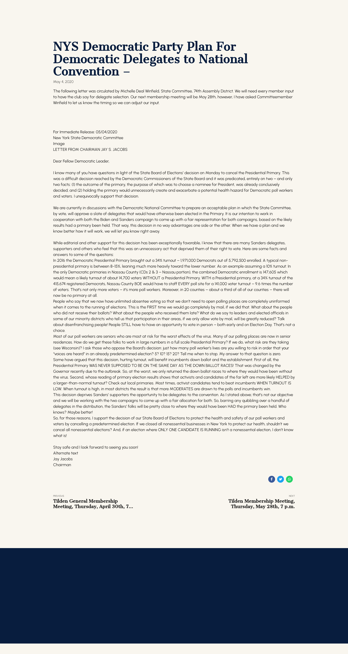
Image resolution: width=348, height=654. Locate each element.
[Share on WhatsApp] (289, 479)
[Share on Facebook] (271, 479)
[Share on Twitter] (280, 479)
